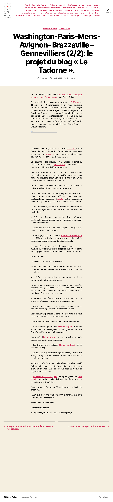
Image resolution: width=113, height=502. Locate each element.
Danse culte (36, 16)
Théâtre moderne (68, 8)
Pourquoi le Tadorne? (39, 5)
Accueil (27, 5)
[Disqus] (56, 463)
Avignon (82, 5)
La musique (75, 16)
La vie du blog (95, 8)
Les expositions (82, 8)
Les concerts (95, 10)
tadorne (44, 78)
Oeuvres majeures (93, 5)
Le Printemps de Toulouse (91, 16)
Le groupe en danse (82, 10)
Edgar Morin (49, 337)
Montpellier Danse (55, 10)
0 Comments (71, 78)
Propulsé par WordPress (28, 497)
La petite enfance (31, 10)
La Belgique (68, 10)
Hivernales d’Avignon (44, 13)
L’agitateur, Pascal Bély (58, 5)
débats (60, 199)
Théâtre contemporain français (49, 8)
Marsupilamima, (49, 154)
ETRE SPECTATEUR (50, 28)
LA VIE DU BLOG (64, 28)
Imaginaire (43, 10)
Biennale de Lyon (94, 13)
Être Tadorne (72, 5)
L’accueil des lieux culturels (63, 13)
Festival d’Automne (23, 16)
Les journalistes (80, 13)
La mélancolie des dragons (45, 376)
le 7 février (74, 102)
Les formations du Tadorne (52, 16)
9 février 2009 (57, 78)
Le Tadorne (14, 497)
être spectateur (30, 8)
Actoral (66, 16)
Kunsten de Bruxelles (27, 13)
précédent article (71, 149)
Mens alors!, (59, 165)
